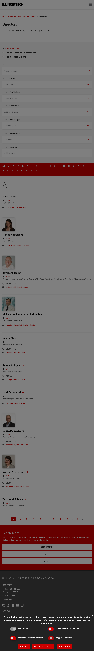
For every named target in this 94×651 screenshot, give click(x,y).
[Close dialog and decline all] (92, 614)
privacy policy (46, 623)
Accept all (64, 646)
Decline (24, 646)
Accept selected (43, 646)
